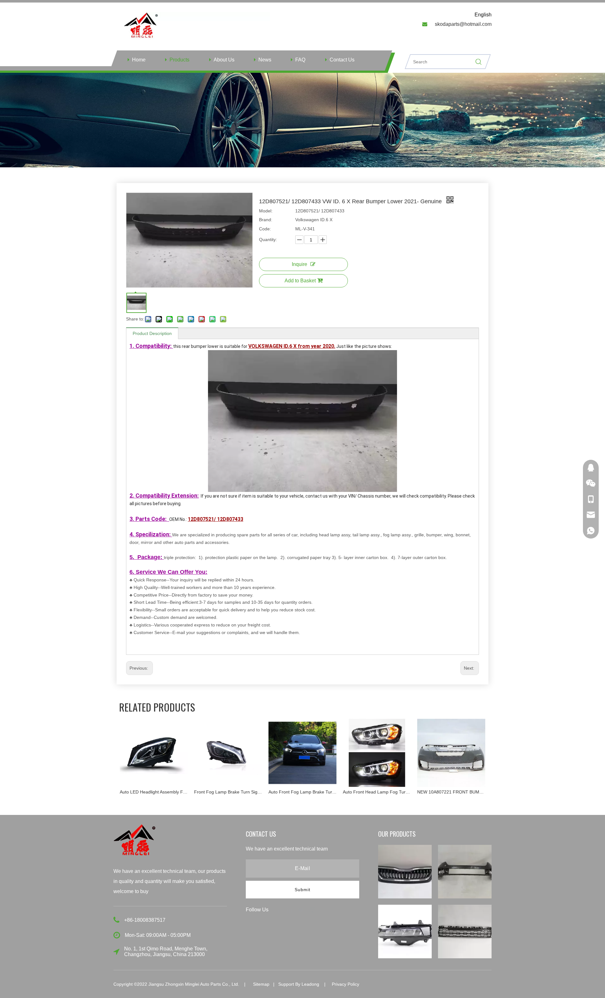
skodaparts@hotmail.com (463, 24)
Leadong (310, 984)
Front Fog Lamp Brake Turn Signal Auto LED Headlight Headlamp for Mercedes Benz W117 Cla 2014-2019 (169, 791)
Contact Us (342, 59)
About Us (224, 59)
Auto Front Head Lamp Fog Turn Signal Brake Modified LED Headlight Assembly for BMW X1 (317, 791)
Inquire (299, 264)
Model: (266, 210)
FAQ (300, 59)
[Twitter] (301, 909)
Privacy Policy (345, 984)
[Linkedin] (290, 909)
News (264, 59)
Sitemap (261, 984)
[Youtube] (312, 909)
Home (139, 59)
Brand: (265, 219)
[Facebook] (279, 909)
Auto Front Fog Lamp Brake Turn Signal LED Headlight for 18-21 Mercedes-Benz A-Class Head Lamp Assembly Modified (243, 791)
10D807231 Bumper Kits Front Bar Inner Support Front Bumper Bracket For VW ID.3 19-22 (466, 791)
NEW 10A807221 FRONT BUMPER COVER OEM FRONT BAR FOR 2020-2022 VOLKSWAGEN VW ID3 (392, 791)
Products (179, 59)
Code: (265, 228)
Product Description (152, 333)
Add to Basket (300, 280)
